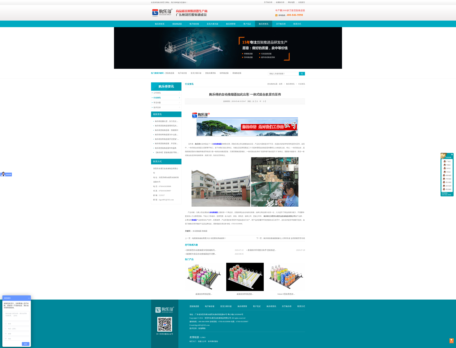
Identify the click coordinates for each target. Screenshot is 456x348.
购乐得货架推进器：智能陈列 (166, 130)
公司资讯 (157, 93)
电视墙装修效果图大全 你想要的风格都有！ (209, 238)
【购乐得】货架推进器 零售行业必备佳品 (171, 152)
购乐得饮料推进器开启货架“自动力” (169, 139)
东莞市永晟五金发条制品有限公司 (282, 216)
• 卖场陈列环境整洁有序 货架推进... (275, 250)
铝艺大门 (193, 341)
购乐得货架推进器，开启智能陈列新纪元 (171, 143)
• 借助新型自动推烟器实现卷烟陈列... (214, 250)
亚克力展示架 (212, 24)
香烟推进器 (236, 73)
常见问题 (157, 103)
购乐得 (197, 144)
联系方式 (297, 24)
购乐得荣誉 (231, 24)
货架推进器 (177, 24)
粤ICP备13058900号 (235, 314)
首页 (280, 84)
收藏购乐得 (280, 2)
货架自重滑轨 (210, 73)
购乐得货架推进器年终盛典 (165, 148)
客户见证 (247, 24)
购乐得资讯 (263, 24)
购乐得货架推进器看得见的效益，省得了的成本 (173, 126)
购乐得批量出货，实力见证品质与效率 (170, 121)
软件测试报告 (213, 341)
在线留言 (301, 2)
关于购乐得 (268, 2)
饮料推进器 (224, 73)
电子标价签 (194, 24)
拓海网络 (202, 328)
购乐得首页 (159, 24)
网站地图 (291, 2)
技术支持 (157, 107)
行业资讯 (157, 98)
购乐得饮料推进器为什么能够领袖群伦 (170, 135)
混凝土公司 (202, 341)
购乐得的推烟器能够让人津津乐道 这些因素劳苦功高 (284, 238)
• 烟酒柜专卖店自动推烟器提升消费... (214, 254)
